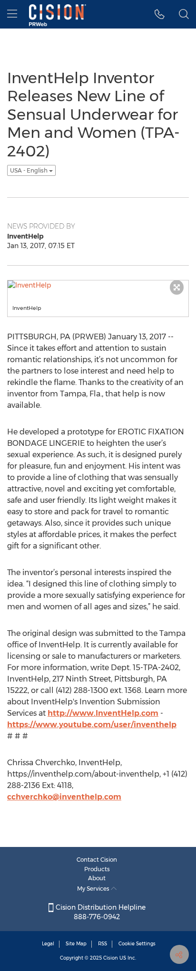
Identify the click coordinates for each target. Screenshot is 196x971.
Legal (48, 944)
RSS (102, 944)
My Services (94, 888)
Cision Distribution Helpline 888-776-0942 (100, 912)
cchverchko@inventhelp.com (64, 796)
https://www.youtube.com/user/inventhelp (91, 724)
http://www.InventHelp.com (103, 713)
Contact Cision (97, 859)
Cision (110, 958)
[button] (159, 14)
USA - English (29, 170)
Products (97, 869)
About (97, 878)
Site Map (76, 944)
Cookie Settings (137, 944)
